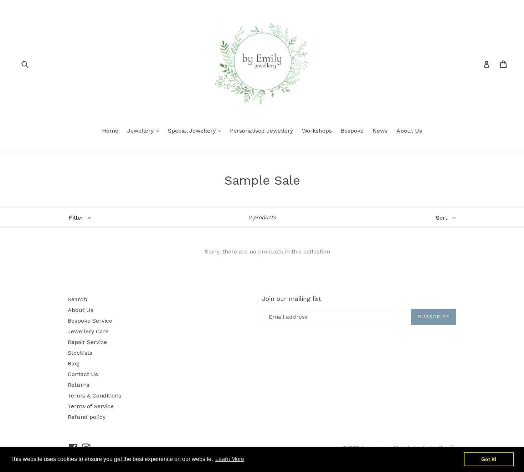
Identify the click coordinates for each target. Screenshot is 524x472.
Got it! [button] (489, 459)
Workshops (317, 130)
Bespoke (352, 130)
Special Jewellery (196, 130)
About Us (409, 130)
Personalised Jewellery (261, 130)
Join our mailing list (291, 298)
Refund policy (87, 417)
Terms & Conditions (94, 395)
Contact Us (83, 374)
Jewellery (145, 130)
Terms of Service (91, 406)
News (380, 130)
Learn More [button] (229, 459)
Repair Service (87, 342)
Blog (73, 363)
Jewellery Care (88, 331)
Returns (78, 384)
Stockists (80, 352)
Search (77, 299)
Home (110, 130)
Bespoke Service (90, 320)
